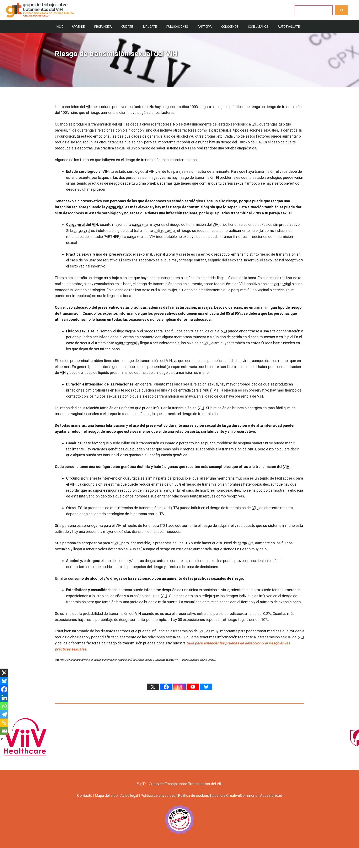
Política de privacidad (158, 795)
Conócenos (230, 26)
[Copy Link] (4, 723)
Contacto (84, 795)
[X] (4, 673)
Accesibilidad (271, 795)
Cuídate (127, 26)
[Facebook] (4, 689)
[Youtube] (193, 687)
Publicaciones (177, 26)
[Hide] (1, 739)
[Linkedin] (4, 698)
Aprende (78, 26)
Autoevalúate (289, 26)
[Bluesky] (4, 681)
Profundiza (103, 26)
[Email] (4, 731)
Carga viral (75, 224)
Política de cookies (193, 795)
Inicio (60, 26)
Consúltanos (258, 26)
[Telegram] (4, 714)
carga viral (219, 130)
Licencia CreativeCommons (234, 795)
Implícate (150, 26)
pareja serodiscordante (232, 613)
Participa (205, 26)
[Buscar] (341, 10)
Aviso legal (129, 795)
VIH (89, 106)
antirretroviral (165, 230)
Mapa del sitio (106, 795)
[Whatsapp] (4, 706)
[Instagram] (179, 687)
